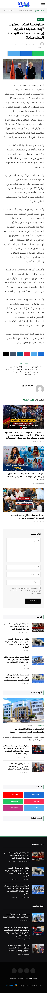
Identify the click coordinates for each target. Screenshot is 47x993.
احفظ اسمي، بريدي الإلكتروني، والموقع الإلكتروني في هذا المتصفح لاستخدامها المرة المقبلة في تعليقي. (25, 591)
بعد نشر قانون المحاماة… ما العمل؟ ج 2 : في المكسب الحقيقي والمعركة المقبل (18, 766)
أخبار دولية (40, 19)
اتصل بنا (13, 978)
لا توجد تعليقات (13, 44)
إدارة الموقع (35, 44)
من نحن (20, 978)
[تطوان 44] (23, 4)
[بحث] (3, 4)
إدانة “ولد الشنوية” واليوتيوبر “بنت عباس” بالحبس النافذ (14, 369)
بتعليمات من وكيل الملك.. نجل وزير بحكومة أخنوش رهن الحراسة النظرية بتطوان (17, 626)
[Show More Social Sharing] (5, 53)
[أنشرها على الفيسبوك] (26, 53)
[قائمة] (43, 4)
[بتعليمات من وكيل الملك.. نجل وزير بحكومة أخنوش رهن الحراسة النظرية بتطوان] (38, 627)
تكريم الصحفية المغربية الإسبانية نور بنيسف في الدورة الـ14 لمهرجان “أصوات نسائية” (25, 477)
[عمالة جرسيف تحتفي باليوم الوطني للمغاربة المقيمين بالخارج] (23, 500)
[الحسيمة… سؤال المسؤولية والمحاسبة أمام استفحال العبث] (23, 710)
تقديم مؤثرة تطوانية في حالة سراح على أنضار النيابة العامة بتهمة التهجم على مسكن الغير (16, 677)
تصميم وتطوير (36, 986)
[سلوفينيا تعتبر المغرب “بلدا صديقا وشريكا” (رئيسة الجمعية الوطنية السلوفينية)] (23, 69)
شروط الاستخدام (31, 978)
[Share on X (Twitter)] (14, 53)
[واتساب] (38, 53)
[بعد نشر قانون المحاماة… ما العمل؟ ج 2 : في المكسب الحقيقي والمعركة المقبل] (38, 767)
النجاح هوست (22, 986)
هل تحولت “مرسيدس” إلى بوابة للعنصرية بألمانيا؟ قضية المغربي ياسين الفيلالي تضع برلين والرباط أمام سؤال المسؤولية (24, 435)
